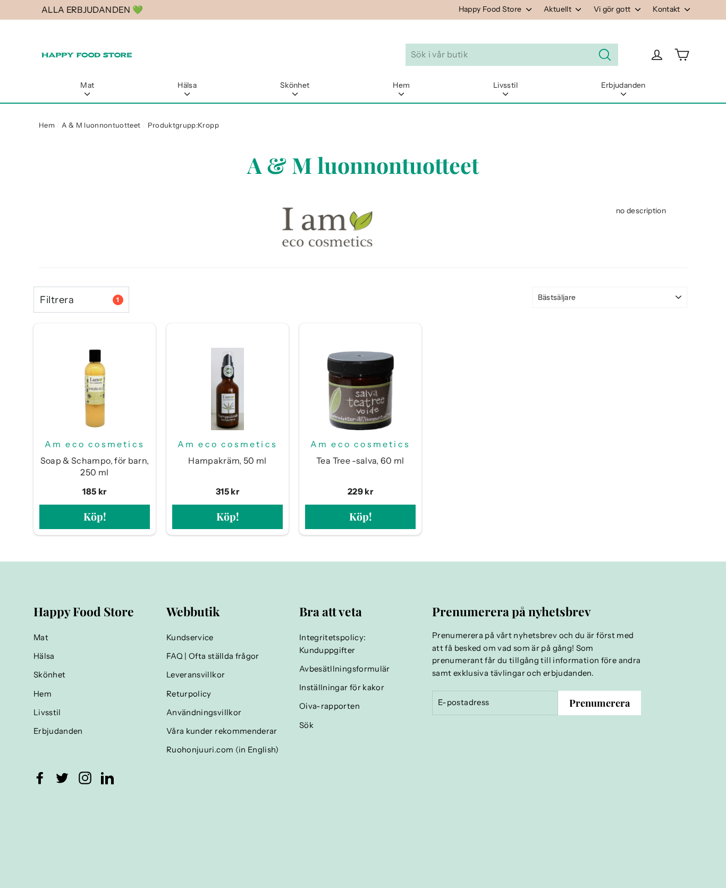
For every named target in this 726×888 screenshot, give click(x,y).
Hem (401, 85)
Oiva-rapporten (329, 706)
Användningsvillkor (203, 712)
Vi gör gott (613, 9)
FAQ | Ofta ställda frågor (212, 656)
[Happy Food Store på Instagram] (85, 778)
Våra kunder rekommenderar (221, 731)
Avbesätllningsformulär (344, 669)
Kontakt (667, 9)
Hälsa (187, 85)
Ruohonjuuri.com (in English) (222, 750)
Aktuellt (558, 9)
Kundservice (190, 637)
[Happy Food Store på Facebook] (39, 778)
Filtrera (79, 300)
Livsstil (505, 85)
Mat (87, 85)
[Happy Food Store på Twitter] (62, 778)
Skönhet (294, 85)
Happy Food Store (491, 9)
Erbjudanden (623, 85)
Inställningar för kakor (341, 687)
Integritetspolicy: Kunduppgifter (332, 644)
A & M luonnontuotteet (101, 125)
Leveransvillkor (195, 675)
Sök (306, 725)
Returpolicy (189, 694)
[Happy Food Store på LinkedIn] (107, 778)
